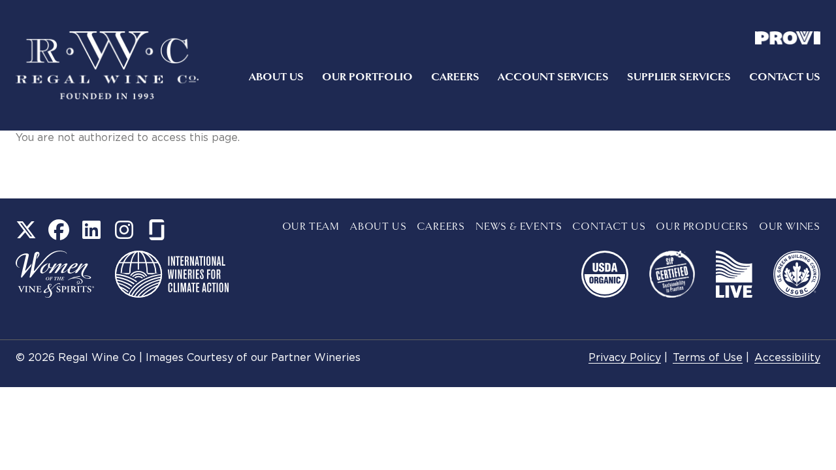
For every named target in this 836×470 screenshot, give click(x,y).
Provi (787, 38)
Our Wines (789, 227)
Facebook (58, 229)
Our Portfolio (367, 77)
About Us (276, 77)
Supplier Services (679, 77)
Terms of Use (708, 358)
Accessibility (787, 358)
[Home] (107, 65)
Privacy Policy (624, 358)
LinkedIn (91, 229)
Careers (455, 77)
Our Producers (702, 227)
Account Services (553, 77)
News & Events (518, 227)
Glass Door (156, 229)
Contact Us (784, 77)
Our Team (311, 227)
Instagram (124, 229)
